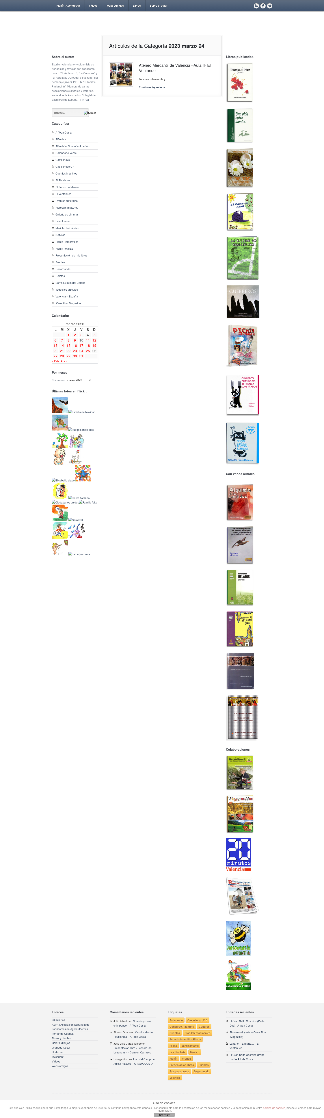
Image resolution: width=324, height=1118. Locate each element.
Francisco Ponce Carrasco (161, 30)
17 (81, 345)
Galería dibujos (61, 1043)
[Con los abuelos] (76, 447)
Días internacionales (197, 1033)
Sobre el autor (159, 5)
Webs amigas (60, 1066)
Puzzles (60, 262)
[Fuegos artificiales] (81, 429)
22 (69, 350)
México (194, 1052)
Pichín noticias (64, 248)
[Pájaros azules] (60, 447)
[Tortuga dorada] (60, 429)
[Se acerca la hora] (60, 537)
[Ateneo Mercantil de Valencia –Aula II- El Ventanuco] (121, 74)
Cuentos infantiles (66, 173)
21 (62, 350)
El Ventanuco (63, 194)
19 (94, 345)
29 (69, 355)
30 (75, 355)
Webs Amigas (115, 5)
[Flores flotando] (79, 498)
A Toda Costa (64, 132)
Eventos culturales (67, 200)
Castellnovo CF (65, 166)
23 (75, 350)
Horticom (57, 1052)
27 (56, 355)
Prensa (186, 1058)
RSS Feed (256, 5)
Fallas (173, 1046)
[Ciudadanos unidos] (65, 502)
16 (75, 345)
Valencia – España (67, 296)
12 (94, 340)
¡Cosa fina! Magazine (68, 303)
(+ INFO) (84, 99)
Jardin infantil (190, 1046)
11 (88, 340)
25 (88, 350)
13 (56, 345)
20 (56, 350)
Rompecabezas (179, 1071)
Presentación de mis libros (71, 255)
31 (81, 355)
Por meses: (58, 380)
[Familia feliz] (88, 502)
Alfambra (61, 139)
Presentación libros (181, 1065)
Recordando (63, 269)
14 (62, 345)
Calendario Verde (66, 153)
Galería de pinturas (67, 214)
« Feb (55, 361)
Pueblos (204, 1065)
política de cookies (274, 1108)
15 (69, 345)
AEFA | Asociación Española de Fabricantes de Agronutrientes (70, 1027)
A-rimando (176, 1020)
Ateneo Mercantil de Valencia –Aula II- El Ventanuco (175, 67)
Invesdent (57, 1057)
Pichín (173, 1058)
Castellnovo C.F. (197, 1020)
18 (88, 345)
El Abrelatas (63, 180)
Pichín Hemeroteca (67, 241)
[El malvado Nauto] (83, 480)
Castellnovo (63, 160)
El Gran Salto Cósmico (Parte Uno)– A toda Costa (246, 1057)
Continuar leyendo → (152, 87)
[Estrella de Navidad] (81, 412)
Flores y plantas (61, 1038)
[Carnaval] (75, 520)
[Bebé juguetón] (60, 464)
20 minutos (58, 1020)
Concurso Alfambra (181, 1027)
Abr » (64, 361)
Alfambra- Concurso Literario (73, 146)
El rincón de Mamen (68, 187)
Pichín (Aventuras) (68, 5)
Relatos (60, 276)
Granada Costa (61, 1047)
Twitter (269, 5)
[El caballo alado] (63, 480)
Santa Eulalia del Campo (71, 282)
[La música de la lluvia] (76, 537)
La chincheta (177, 1052)
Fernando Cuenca (63, 1033)
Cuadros (204, 1027)
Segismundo (201, 1071)
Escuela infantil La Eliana (185, 1039)
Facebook (263, 5)
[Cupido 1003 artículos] (60, 554)
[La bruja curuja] (79, 554)
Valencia (174, 1078)
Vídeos (93, 5)
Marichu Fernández (67, 228)
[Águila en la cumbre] (60, 412)
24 (81, 350)
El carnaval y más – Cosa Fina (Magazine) (247, 1034)
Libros (137, 5)
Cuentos (174, 1033)
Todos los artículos (67, 289)
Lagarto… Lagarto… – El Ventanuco (244, 1046)
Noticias (60, 235)
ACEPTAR (164, 1115)
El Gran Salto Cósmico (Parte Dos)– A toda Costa (246, 1023)
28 (62, 355)
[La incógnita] (60, 520)
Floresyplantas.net (67, 207)
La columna (63, 221)
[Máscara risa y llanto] (60, 498)
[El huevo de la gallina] (76, 464)
